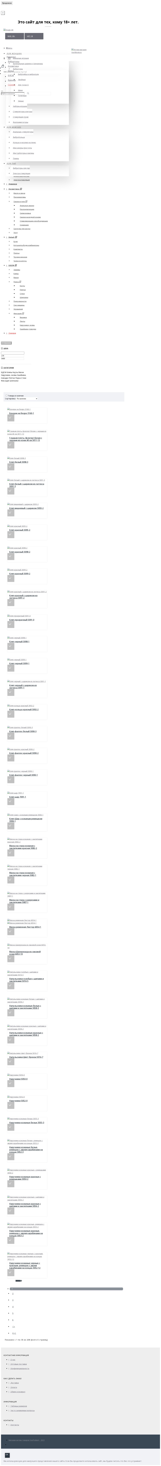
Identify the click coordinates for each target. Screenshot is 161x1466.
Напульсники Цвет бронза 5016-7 (26, 1057)
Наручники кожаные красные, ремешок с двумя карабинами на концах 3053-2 (26, 1233)
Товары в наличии (16, 395)
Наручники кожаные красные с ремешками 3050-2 (25, 1178)
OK (7, 1455)
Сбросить (7, 343)
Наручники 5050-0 (18, 1079)
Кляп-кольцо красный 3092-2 (23, 709)
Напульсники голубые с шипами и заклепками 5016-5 (26, 980)
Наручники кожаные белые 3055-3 (26, 1122)
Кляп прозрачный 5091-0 (21, 620)
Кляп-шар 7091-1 (17, 797)
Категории (8, 368)
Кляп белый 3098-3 (18, 462)
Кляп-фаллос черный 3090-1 (23, 775)
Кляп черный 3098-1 (19, 641)
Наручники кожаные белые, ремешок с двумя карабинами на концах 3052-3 (26, 1149)
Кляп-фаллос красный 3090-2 (23, 753)
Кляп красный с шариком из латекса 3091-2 (23, 596)
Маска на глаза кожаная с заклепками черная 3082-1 (22, 874)
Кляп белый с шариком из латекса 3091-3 (26, 485)
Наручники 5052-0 (18, 1101)
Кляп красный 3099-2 (19, 573)
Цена (5, 348)
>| (15, 1333)
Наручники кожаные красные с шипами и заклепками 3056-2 (25, 1205)
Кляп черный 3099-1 (19, 663)
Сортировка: (10, 398)
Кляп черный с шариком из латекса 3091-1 (23, 686)
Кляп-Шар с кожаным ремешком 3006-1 (25, 820)
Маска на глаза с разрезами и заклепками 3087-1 (24, 901)
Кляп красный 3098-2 (19, 552)
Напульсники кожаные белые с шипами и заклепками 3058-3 (25, 1007)
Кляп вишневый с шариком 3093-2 (26, 508)
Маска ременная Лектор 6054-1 (25, 927)
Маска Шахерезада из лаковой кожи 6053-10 (25, 952)
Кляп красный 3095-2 (19, 530)
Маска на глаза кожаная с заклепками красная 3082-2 (23, 847)
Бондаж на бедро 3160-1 (21, 413)
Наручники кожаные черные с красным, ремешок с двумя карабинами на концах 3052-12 (24, 1265)
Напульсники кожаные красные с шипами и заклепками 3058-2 (26, 1034)
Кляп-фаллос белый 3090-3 (22, 731)
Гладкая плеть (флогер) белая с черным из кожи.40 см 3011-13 (25, 439)
